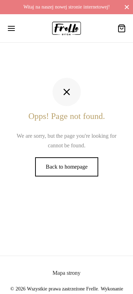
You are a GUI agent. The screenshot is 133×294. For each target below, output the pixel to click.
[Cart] (121, 28)
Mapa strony (66, 273)
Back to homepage (67, 167)
